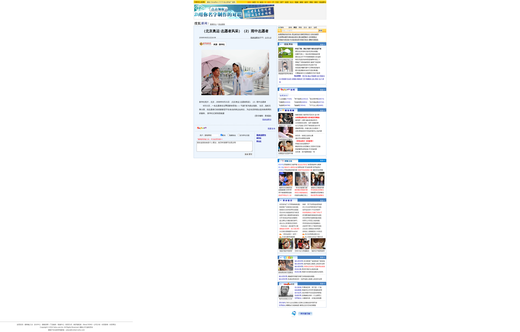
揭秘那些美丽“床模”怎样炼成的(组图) (301, 276)
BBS (316, 2)
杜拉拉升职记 (302, 165)
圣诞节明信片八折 (285, 195)
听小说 (281, 167)
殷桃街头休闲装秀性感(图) (289, 210)
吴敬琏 (294, 79)
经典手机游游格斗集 (305, 170)
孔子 (320, 79)
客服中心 (61, 325)
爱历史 (297, 51)
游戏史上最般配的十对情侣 (312, 231)
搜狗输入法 (29, 325)
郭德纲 (313, 76)
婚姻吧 (297, 105)
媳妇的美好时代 (311, 120)
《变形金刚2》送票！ (290, 234)
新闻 (290, 27)
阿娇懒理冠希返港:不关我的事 (306, 149)
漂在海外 (282, 303)
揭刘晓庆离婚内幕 (301, 190)
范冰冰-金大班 (314, 115)
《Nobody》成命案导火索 (289, 226)
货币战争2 (316, 167)
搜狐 (208, 2)
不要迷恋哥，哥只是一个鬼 (311, 287)
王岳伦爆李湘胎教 (288, 237)
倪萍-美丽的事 (313, 123)
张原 (297, 68)
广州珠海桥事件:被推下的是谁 (310, 62)
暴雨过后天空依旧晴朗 (308, 305)
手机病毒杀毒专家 (290, 170)
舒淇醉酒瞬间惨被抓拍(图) (312, 215)
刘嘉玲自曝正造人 (301, 195)
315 (318, 76)
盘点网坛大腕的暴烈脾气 (288, 221)
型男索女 (298, 298)
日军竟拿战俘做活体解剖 (288, 218)
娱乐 (261, 2)
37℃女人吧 (314, 105)
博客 (311, 2)
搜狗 (233, 2)
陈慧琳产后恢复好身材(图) (289, 207)
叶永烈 (289, 79)
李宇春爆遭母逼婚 (285, 193)
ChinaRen (214, 2)
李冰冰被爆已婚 (301, 188)
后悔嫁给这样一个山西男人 (311, 295)
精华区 (258, 138)
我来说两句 (255, 38)
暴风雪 (299, 79)
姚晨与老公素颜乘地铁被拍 (289, 215)
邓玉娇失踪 (296, 34)
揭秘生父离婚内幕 (317, 188)
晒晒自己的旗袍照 (292, 305)
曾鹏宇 (297, 54)
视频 (296, 2)
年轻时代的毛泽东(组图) (309, 51)
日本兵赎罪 (315, 34)
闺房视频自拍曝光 (285, 140)
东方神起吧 (314, 102)
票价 (316, 79)
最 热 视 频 (289, 110)
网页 (295, 27)
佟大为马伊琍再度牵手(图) (312, 207)
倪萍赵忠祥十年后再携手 (311, 210)
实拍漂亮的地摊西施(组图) (312, 218)
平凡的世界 (308, 167)
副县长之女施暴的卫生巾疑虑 (309, 73)
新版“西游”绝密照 (286, 251)
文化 (313, 79)
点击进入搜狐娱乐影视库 (311, 229)
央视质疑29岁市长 (284, 34)
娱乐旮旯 (298, 293)
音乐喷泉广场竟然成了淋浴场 (314, 261)
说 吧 (292, 90)
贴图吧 (282, 105)
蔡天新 (297, 70)
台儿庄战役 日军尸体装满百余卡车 (307, 126)
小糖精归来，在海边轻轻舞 (311, 298)
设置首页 (20, 325)
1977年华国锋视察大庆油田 (311, 57)
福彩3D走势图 (318, 170)
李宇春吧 (298, 99)
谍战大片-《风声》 (285, 126)
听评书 (281, 165)
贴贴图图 (298, 290)
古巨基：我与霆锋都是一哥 (305, 152)
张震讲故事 (312, 165)
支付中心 (37, 325)
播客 (301, 2)
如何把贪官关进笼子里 (309, 65)
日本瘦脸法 (313, 37)
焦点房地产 (228, 2)
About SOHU (87, 325)
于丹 (304, 79)
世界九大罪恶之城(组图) (311, 221)
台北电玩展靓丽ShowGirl (289, 231)
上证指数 (283, 99)
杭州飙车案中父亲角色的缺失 (309, 68)
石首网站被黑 (283, 37)
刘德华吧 (298, 102)
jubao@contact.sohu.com (75, 330)
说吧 (315, 27)
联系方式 (69, 325)
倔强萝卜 (298, 120)
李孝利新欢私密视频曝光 (311, 223)
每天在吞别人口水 (285, 299)
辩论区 (258, 141)
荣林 (297, 62)
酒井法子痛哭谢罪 (318, 251)
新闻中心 (213, 24)
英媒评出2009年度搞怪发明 (312, 290)
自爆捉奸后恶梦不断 (285, 153)
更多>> (322, 44)
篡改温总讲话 (293, 37)
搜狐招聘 (45, 325)
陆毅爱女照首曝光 (317, 193)
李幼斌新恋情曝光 (317, 190)
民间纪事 (298, 269)
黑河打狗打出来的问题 (310, 269)
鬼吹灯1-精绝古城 (290, 167)
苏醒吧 (282, 102)
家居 (286, 2)
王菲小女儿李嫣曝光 (302, 251)
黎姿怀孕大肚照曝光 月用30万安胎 (307, 146)
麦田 (304, 120)
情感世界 (298, 295)
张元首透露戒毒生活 (312, 234)
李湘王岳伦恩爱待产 (302, 144)
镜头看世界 (299, 261)
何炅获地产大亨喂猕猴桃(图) (290, 204)
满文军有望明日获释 (302, 138)
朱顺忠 (297, 65)
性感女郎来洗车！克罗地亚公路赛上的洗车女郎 (305, 279)
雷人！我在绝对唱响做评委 (310, 54)
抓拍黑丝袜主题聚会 (285, 273)
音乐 (305, 27)
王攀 (297, 73)
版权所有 (89, 327)
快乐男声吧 (314, 99)
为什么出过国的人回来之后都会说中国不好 (301, 303)
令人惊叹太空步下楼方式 (314, 237)
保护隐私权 (77, 325)
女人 (291, 2)
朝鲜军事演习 (305, 34)
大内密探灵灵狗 (301, 123)
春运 (309, 76)
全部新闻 (105, 325)
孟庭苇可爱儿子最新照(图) (312, 226)
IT (273, 2)
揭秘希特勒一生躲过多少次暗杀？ (307, 128)
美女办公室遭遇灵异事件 (288, 223)
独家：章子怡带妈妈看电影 (312, 204)
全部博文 (112, 325)
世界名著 (301, 167)
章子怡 (304, 76)
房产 (282, 2)
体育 (254, 2)
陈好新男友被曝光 (317, 195)
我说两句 (322, 2)
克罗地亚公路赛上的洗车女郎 (314, 264)
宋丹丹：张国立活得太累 (304, 136)
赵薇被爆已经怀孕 (285, 190)
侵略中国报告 (313, 40)
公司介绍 (97, 325)
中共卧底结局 (295, 40)
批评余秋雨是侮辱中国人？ (310, 59)
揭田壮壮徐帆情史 (285, 188)
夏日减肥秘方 (303, 37)
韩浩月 (297, 59)
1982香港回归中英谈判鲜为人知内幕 (308, 131)
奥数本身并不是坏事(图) (309, 70)
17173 (220, 2)
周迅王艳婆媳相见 (301, 193)
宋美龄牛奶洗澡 (284, 40)
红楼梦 (318, 165)
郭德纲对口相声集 (290, 165)
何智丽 (283, 79)
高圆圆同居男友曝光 (285, 74)
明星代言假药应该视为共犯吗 (312, 272)
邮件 (306, 2)
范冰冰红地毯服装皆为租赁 (289, 212)
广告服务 (53, 325)
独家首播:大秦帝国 (302, 115)
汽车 (277, 2)
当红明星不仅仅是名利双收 (311, 293)
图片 (310, 27)
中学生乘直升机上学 (285, 60)
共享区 (281, 170)
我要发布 (271, 128)
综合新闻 (221, 24)
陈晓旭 (308, 79)
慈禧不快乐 (304, 40)
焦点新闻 (298, 287)
